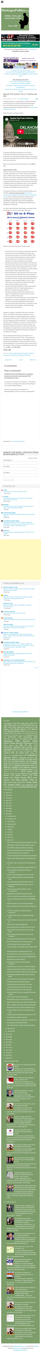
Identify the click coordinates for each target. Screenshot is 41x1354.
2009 (7, 1055)
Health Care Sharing (17, 751)
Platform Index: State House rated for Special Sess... (22, 1002)
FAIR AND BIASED (8, 652)
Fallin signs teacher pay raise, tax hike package (20, 850)
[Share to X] (8, 350)
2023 (7, 800)
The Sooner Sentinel (9, 611)
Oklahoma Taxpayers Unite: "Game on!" (18, 853)
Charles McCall (18, 353)
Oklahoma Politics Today (10, 587)
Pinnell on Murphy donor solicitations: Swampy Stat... (22, 1020)
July (8, 829)
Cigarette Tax (20, 733)
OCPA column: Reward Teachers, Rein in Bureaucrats (22, 972)
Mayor (10, 762)
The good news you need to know (21, 70)
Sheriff (27, 773)
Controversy (12, 737)
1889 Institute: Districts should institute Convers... (21, 845)
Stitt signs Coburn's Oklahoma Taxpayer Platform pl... (22, 867)
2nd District (25, 727)
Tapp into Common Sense (10, 632)
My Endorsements (13, 763)
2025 (7, 795)
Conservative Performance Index (13, 735)
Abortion (34, 729)
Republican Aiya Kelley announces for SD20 (19, 893)
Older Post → (33, 360)
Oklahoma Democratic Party (24, 766)
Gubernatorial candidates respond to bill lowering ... (22, 939)
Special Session (21, 775)
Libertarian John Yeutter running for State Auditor (21, 969)
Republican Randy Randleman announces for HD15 (21, 1014)
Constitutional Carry (31, 735)
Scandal (20, 773)
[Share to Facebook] (10, 350)
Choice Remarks (8, 618)
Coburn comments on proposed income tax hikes (21, 896)
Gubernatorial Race (10, 749)
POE (9, 355)
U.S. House (26, 782)
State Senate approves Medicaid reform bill (19, 951)
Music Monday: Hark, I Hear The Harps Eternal (20, 999)
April (8, 837)
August (9, 827)
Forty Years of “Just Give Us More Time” (14, 613)
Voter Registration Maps (11, 787)
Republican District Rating (10, 771)
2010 (18, 723)
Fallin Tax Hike (25, 745)
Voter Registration (27, 785)
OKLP (9, 765)
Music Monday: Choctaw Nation (16, 959)
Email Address (8, 460)
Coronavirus (28, 737)
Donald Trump (28, 739)
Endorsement (28, 743)
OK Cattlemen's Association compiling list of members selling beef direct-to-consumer (24, 1220)
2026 (7, 792)
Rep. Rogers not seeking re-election (17, 1017)
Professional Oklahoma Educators (21, 355)
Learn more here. (32, 49)
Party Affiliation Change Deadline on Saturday (20, 847)
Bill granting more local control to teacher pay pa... (21, 1007)
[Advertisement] (20, 559)
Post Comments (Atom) (18, 441)
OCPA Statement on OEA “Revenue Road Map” (20, 903)
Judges (32, 753)
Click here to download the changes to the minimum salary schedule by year (20, 195)
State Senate (21, 780)
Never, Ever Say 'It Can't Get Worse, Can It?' (15, 491)
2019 (33, 725)
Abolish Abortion (20, 729)
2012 (27, 723)
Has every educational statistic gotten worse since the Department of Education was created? (18, 626)
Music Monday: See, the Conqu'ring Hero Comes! (21, 927)
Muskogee (33, 762)
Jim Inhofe (20, 753)
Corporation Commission (11, 739)
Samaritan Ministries (9, 773)
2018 (25, 725)
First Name (6, 466)
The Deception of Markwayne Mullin (17, 1022)
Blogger (36, 1346)
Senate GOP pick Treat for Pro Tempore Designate (21, 966)
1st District (8, 723)
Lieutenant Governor (26, 758)
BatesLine (6, 530)
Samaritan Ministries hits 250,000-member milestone (22, 855)
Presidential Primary (26, 769)
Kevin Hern (18, 755)
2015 (7, 1039)
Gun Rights (25, 749)
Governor (29, 747)
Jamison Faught (23, 99)
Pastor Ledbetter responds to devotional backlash (21, 1005)
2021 (7, 806)
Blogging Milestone (29, 731)
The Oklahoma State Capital (11, 521)
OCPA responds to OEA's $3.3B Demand (18, 981)
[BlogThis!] (6, 350)
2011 (7, 1050)
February (9, 1028)
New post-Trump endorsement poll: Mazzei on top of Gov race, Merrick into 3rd (24, 1159)
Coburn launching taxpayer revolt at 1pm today (20, 874)
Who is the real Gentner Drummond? (21, 81)
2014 (35, 723)
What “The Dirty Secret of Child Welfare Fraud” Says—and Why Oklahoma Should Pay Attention (19, 662)
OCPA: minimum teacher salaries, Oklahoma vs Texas (22, 842)
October (9, 821)
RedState (6, 504)
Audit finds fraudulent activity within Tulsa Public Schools (19, 619)
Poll (13, 769)
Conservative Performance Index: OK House (19, 987)
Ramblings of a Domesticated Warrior (14, 660)
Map (5, 760)
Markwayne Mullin (18, 760)
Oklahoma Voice (8, 603)
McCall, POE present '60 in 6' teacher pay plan (20, 95)
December (10, 816)
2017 (18, 725)
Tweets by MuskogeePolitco (20, 712)
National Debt (25, 763)
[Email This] (4, 350)
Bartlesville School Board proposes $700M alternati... (22, 956)
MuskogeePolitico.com (19, 1346)
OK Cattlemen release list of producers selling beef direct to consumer (24, 1274)
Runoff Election (26, 771)
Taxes (14, 782)
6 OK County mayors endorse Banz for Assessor (21, 979)
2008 (7, 1058)
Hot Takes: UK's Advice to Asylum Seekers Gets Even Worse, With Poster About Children (18, 507)
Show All (37, 667)
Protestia (5, 496)
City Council (30, 733)
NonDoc (5, 595)
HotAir (5, 490)
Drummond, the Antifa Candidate (21, 83)
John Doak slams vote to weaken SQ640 (18, 944)
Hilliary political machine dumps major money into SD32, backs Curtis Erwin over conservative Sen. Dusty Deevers (25, 1187)
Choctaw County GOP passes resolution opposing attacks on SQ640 (23, 1131)
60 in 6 (11, 353)
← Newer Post (8, 360)
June (8, 832)
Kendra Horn (7, 755)
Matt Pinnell (33, 760)
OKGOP (34, 764)
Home (21, 360)
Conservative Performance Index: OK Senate (19, 984)
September (10, 824)
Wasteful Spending (27, 787)
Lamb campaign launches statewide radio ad (20, 882)
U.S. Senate (9, 785)
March (9, 840)
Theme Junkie (18, 1348)
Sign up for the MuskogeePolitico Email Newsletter (20, 72)
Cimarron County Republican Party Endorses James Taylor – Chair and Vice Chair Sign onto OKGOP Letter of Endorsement (19, 636)
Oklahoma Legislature (11, 767)
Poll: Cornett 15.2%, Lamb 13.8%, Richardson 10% (21, 954)
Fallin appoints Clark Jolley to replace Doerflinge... (21, 1025)
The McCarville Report (9, 513)
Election (26, 741)
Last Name (6, 472)
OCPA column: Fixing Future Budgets (17, 997)
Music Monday (20, 762)
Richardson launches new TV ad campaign (19, 989)
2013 (7, 1045)
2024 (7, 798)
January (9, 1031)
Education (25, 353)
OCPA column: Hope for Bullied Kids (17, 924)
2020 (5, 727)
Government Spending (12, 747)
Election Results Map (11, 743)
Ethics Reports (8, 745)
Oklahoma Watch (8, 624)
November (10, 819)
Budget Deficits (8, 733)
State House (20, 777)
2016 (10, 725)
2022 (14, 727)
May (8, 834)
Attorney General (13, 731)
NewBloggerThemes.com (20, 1350)
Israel (27, 751)
